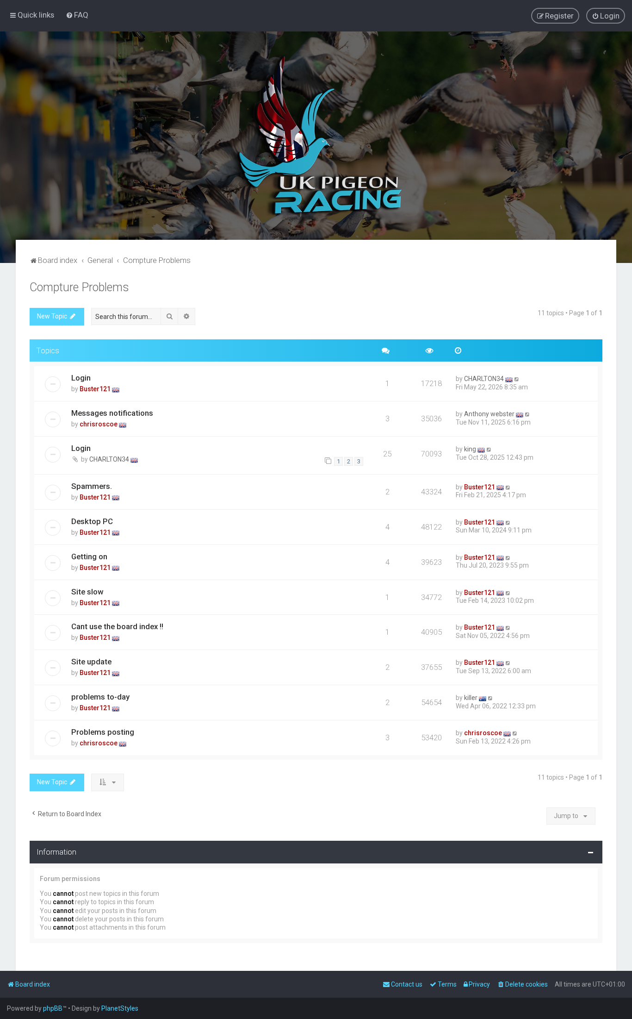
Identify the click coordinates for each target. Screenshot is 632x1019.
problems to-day (100, 696)
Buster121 (95, 389)
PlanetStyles (119, 1008)
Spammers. (91, 486)
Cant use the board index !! (117, 626)
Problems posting (102, 732)
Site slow (87, 591)
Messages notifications (112, 413)
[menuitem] (77, 15)
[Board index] (316, 136)
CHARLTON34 (484, 378)
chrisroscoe (99, 424)
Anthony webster (489, 414)
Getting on (89, 556)
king (470, 449)
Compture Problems (79, 287)
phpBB (52, 1008)
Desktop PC (92, 521)
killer (470, 697)
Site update (91, 661)
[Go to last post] (517, 378)
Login (81, 377)
